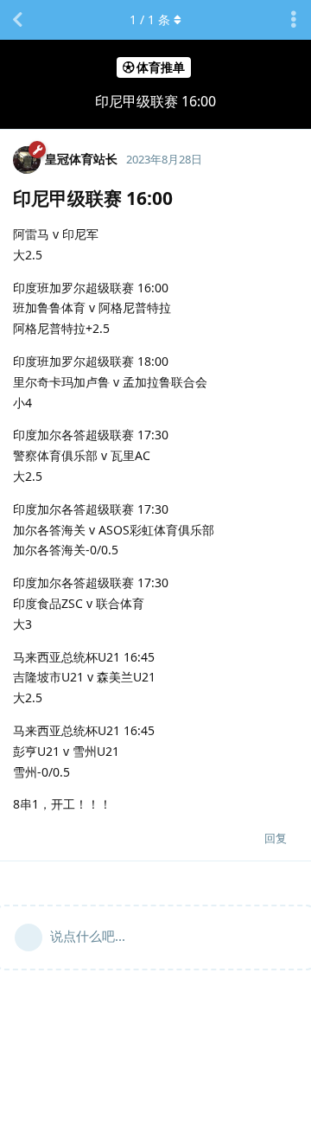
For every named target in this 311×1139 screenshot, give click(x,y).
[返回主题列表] (17, 20)
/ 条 (150, 19)
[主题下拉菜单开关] (293, 20)
